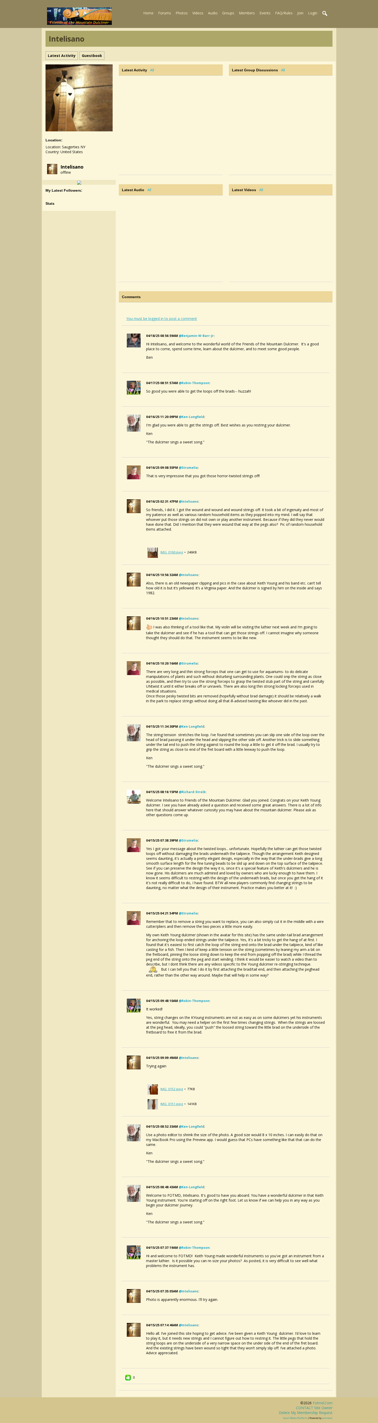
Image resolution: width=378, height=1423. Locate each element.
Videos (197, 13)
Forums (164, 13)
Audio (213, 13)
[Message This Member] (79, 182)
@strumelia (188, 467)
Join (300, 13)
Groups (228, 13)
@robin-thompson (194, 383)
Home (148, 13)
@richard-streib (192, 792)
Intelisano (72, 167)
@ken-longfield (191, 417)
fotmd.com (322, 1402)
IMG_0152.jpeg (171, 1089)
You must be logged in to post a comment (161, 318)
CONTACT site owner (314, 1407)
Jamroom (327, 1418)
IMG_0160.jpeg (171, 552)
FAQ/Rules (284, 13)
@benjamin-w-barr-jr (196, 336)
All (152, 69)
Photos (182, 13)
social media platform (295, 1418)
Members (247, 13)
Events (265, 13)
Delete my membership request (305, 1412)
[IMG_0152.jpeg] (152, 1089)
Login (312, 13)
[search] (325, 13)
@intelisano (188, 501)
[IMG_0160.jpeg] (152, 552)
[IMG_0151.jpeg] (152, 1104)
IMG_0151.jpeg (171, 1104)
